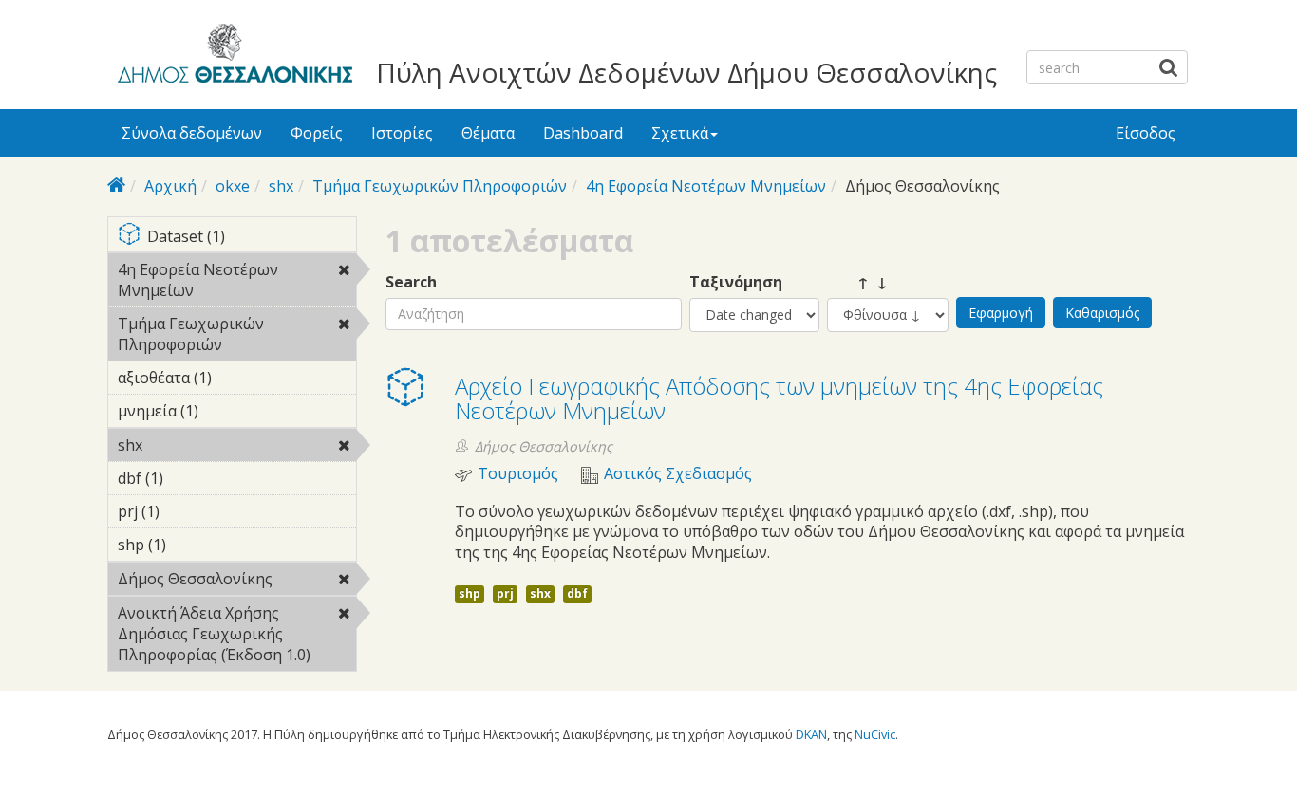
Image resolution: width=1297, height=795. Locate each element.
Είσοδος (1145, 132)
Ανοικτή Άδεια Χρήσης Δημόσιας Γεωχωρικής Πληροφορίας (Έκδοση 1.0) (236, 636)
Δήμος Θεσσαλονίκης (237, 581)
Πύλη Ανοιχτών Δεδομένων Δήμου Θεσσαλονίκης (686, 72)
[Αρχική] (232, 57)
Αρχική (170, 186)
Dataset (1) (245, 237)
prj (505, 593)
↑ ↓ (857, 282)
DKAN (811, 734)
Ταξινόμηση (735, 282)
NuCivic (875, 734)
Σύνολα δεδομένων (192, 132)
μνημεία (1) (228, 410)
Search (411, 282)
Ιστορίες (402, 132)
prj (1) (189, 511)
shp (469, 593)
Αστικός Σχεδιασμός (678, 474)
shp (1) (195, 544)
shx (281, 186)
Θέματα (488, 132)
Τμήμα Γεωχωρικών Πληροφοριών (439, 186)
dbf (577, 593)
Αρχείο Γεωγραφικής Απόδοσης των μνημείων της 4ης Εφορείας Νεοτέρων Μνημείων (779, 398)
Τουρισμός (518, 474)
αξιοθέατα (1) (223, 380)
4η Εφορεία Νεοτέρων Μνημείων (706, 186)
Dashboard (583, 132)
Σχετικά (679, 132)
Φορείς (317, 132)
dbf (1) (193, 478)
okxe (233, 186)
